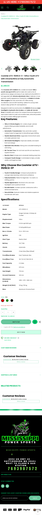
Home (2, 14)
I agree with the (8, 327)
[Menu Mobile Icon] (2, 7)
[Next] (39, 42)
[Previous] (2, 42)
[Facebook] (2, 486)
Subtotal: (4, 316)
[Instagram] (7, 486)
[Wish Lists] (35, 322)
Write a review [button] (21, 362)
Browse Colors (35, 59)
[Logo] (21, 7)
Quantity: (4, 309)
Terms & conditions (19, 327)
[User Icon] (33, 8)
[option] (21, 42)
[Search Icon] (10, 8)
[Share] (39, 322)
